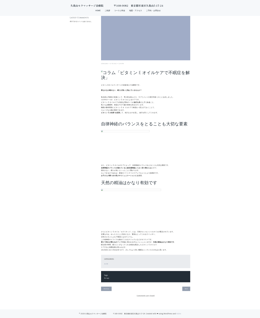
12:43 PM (121, 63)
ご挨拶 (107, 10)
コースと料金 (119, 10)
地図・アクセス (135, 10)
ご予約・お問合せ (153, 10)
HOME (98, 10)
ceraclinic (104, 63)
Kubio (178, 314)
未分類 (106, 264)
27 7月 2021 (113, 63)
